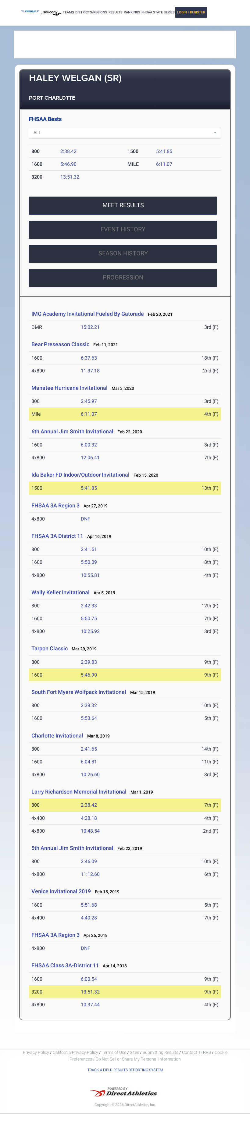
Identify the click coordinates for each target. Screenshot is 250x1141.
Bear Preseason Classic (60, 344)
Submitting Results (160, 1052)
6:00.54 (89, 979)
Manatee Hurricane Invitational (69, 388)
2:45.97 (89, 401)
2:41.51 (89, 549)
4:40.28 (89, 918)
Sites (134, 1052)
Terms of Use (114, 1052)
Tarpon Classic (49, 648)
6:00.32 (89, 445)
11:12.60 (90, 874)
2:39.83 (89, 662)
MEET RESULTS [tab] (123, 205)
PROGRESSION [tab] (123, 277)
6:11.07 (164, 164)
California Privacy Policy (75, 1052)
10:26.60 (90, 774)
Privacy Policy (36, 1052)
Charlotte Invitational (57, 735)
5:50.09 (89, 562)
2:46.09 (89, 861)
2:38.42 (68, 151)
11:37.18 (90, 371)
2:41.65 (89, 749)
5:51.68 (89, 905)
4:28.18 (89, 818)
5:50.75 (89, 618)
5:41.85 (164, 151)
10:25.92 (90, 631)
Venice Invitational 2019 (61, 891)
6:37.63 (89, 358)
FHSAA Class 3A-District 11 (65, 965)
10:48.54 (90, 831)
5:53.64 (89, 718)
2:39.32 (89, 705)
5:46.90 (68, 164)
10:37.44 (90, 1005)
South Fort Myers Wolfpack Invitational (78, 692)
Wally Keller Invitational (60, 592)
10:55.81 (90, 575)
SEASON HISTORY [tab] (123, 253)
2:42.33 (89, 606)
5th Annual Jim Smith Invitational (72, 848)
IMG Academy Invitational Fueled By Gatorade (87, 314)
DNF (85, 519)
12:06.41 (90, 457)
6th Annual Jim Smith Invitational (72, 431)
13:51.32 (69, 177)
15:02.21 (90, 327)
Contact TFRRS (197, 1052)
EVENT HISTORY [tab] (123, 229)
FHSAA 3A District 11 (57, 536)
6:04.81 (89, 762)
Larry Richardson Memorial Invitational (79, 791)
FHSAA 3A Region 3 (55, 505)
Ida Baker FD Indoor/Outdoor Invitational (80, 474)
